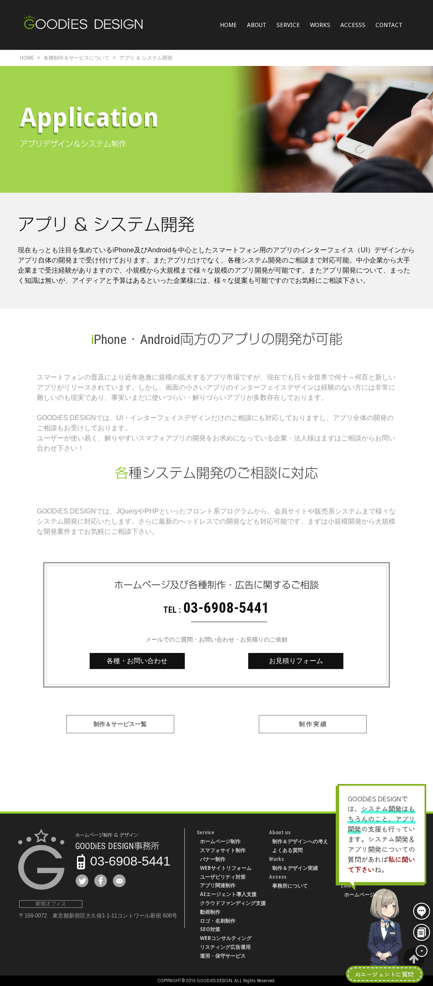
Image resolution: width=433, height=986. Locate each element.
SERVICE (288, 25)
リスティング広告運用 (225, 947)
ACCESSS (352, 25)
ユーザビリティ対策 (223, 877)
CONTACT (389, 25)
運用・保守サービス (223, 956)
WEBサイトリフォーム (226, 868)
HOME (228, 25)
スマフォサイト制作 (223, 850)
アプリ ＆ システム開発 (146, 58)
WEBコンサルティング (226, 938)
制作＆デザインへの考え (300, 841)
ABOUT (256, 25)
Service (205, 832)
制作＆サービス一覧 (120, 724)
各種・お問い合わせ (137, 661)
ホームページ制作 (220, 841)
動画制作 (210, 912)
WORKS (320, 25)
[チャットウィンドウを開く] (421, 932)
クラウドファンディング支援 (233, 903)
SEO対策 (210, 929)
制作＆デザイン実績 (295, 868)
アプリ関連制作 (218, 885)
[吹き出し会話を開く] (421, 911)
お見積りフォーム (296, 661)
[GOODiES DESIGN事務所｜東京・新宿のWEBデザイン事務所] (83, 24)
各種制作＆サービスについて (77, 58)
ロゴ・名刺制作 (218, 921)
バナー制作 (212, 859)
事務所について (290, 886)
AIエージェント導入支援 (228, 894)
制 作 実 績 (312, 724)
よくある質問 (287, 850)
